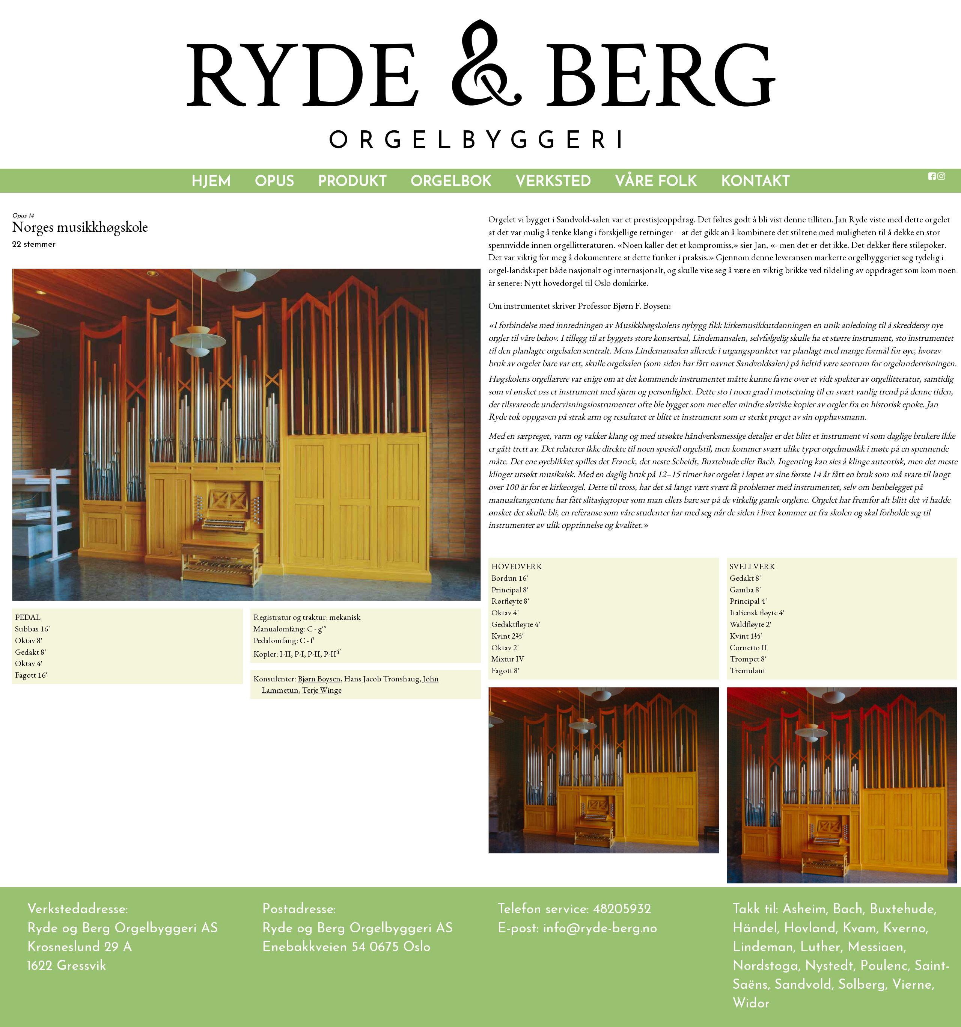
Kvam (859, 929)
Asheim (804, 910)
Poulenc (884, 966)
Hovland (810, 929)
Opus (274, 182)
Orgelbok (451, 182)
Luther (820, 948)
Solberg (861, 985)
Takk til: (757, 910)
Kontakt (755, 182)
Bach (848, 910)
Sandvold (802, 985)
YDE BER (480, 77)
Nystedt (829, 966)
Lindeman (762, 948)
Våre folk (656, 182)
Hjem (211, 182)
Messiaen (875, 948)
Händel (754, 929)
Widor (751, 1004)
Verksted (553, 182)
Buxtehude (901, 910)
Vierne (912, 985)
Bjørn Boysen (319, 678)
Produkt (352, 182)
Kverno (904, 929)
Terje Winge (322, 689)
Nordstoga (765, 966)
